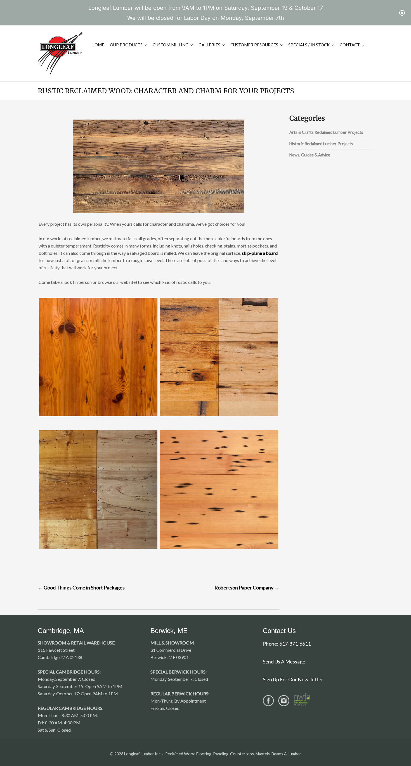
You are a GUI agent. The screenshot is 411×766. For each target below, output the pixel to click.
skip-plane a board (260, 253)
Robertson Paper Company (246, 587)
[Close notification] (402, 12)
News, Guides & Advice (309, 155)
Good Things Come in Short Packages (81, 587)
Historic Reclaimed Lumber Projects (321, 143)
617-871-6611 (295, 644)
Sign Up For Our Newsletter (293, 679)
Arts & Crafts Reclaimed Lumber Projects (326, 132)
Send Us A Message (284, 661)
